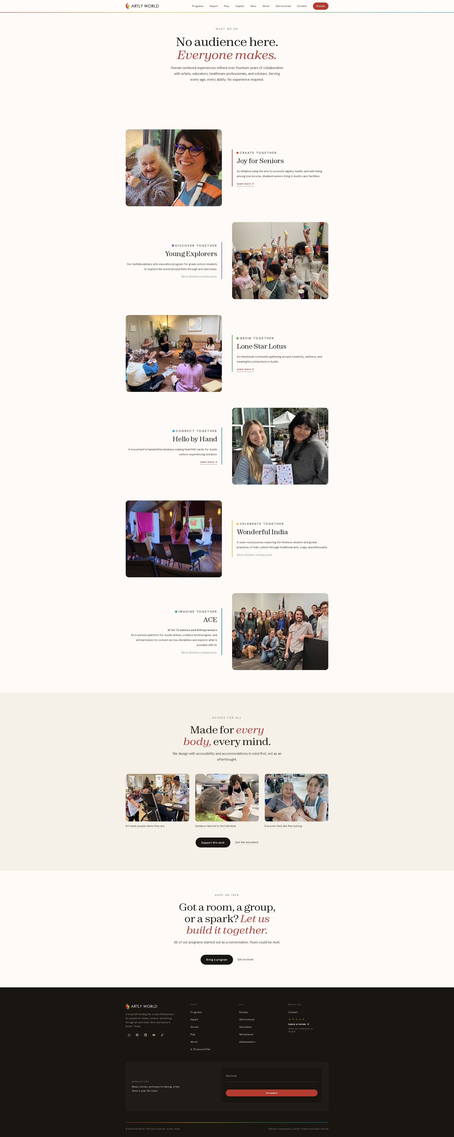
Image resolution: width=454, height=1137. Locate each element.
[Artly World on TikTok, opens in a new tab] (162, 1035)
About (266, 6)
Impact (214, 6)
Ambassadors (247, 1041)
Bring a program (216, 959)
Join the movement (246, 842)
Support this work (213, 842)
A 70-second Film (200, 1049)
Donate (321, 6)
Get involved (245, 959)
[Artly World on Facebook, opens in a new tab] (137, 1035)
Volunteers (245, 1026)
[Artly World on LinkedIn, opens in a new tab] (145, 1035)
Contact (302, 6)
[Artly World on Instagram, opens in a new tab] (129, 1035)
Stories (194, 1026)
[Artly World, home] (142, 6)
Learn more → (245, 183)
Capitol (240, 6)
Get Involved (283, 6)
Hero (253, 6)
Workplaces (246, 1034)
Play (226, 6)
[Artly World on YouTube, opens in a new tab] (153, 1035)
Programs (197, 6)
